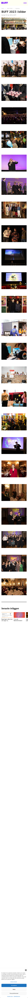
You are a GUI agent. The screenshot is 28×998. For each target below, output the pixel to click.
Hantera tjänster (13, 981)
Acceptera (14, 985)
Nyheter (18, 8)
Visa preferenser (14, 993)
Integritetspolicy (17, 996)
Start (2, 8)
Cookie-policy (10, 996)
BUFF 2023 (9, 8)
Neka (14, 989)
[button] (26, 970)
